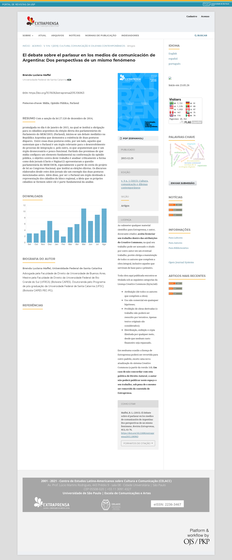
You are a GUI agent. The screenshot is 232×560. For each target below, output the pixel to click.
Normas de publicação (100, 35)
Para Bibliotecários (179, 247)
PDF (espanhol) (132, 138)
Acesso (205, 16)
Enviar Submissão (182, 183)
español (173, 58)
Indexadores (130, 35)
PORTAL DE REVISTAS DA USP (18, 4)
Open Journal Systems (181, 262)
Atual (42, 35)
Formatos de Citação (136, 443)
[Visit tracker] (170, 78)
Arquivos (57, 35)
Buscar (202, 35)
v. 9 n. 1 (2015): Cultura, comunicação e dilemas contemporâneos (84, 45)
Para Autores (175, 242)
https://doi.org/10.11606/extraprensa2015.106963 (56, 92)
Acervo (37, 45)
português (174, 63)
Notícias (74, 35)
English (173, 53)
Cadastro (191, 16)
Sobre (27, 35)
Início (26, 45)
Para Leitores (176, 237)
